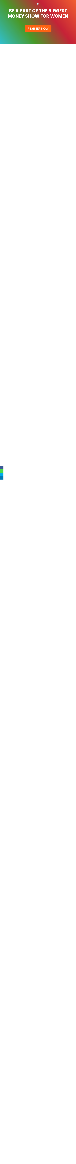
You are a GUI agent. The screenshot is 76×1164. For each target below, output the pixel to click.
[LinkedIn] (1, 478)
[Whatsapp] (1, 471)
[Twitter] (1, 474)
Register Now (38, 28)
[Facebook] (1, 467)
